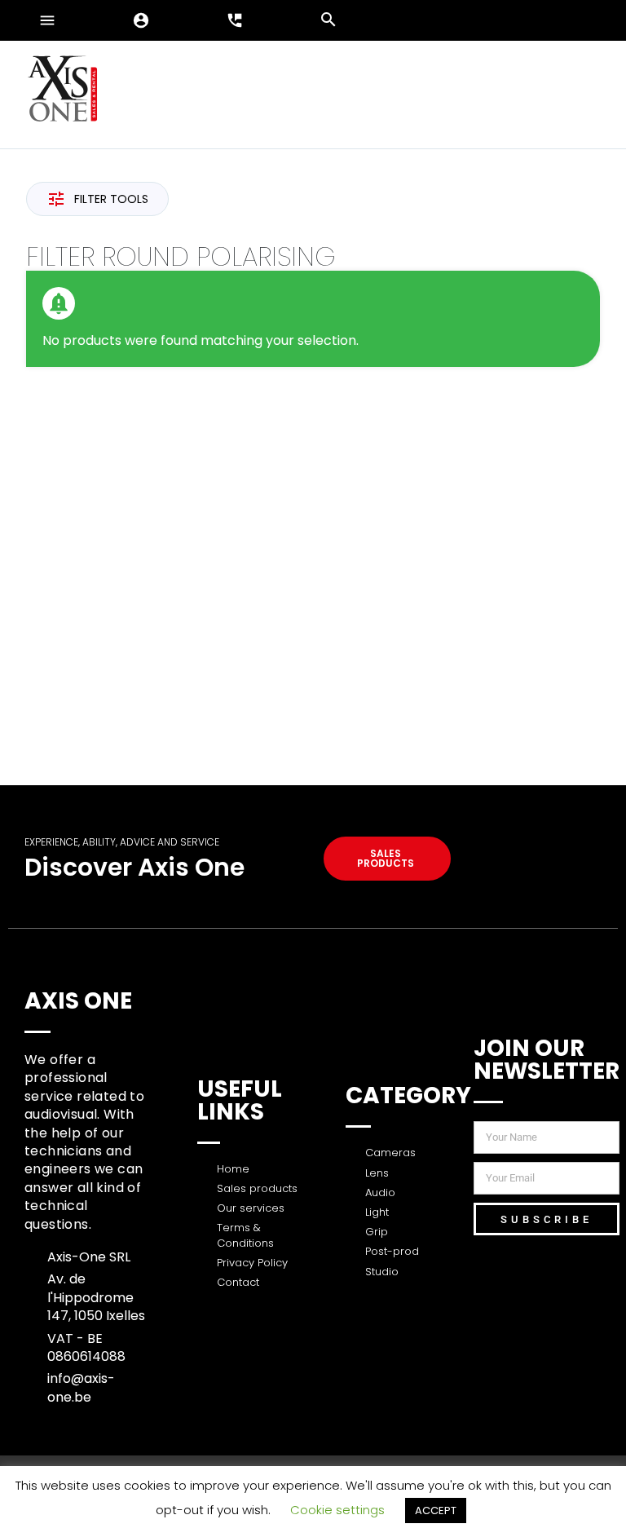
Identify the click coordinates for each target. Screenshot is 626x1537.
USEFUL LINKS (239, 1100)
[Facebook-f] (597, 1274)
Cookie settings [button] (337, 1509)
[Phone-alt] (597, 1318)
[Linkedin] (532, 1274)
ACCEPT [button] (435, 1510)
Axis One (78, 1001)
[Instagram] (532, 1318)
